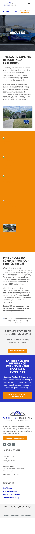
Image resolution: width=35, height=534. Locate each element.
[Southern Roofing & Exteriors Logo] (17, 410)
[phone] (13, 444)
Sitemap (6, 515)
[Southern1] (10, 3)
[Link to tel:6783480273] (4, 11)
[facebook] (4, 444)
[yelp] (9, 444)
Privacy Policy (15, 515)
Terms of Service (25, 515)
